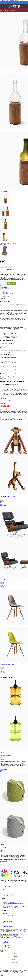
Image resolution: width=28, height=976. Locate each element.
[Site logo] (14, 8)
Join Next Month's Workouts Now (8, 10)
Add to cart (11, 283)
